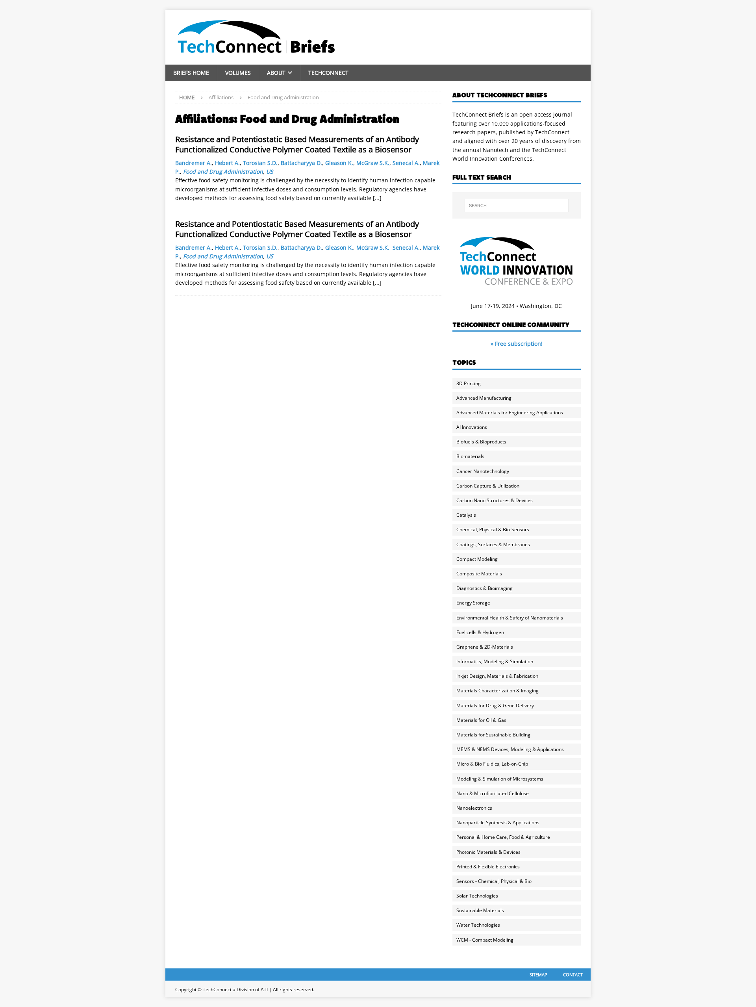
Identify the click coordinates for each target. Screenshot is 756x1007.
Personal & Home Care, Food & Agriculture (503, 837)
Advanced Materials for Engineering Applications (509, 412)
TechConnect (328, 72)
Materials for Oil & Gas (481, 720)
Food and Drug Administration (223, 171)
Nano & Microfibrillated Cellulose (492, 793)
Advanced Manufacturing (483, 398)
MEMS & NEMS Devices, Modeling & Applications (510, 749)
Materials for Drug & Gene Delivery (495, 705)
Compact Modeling (477, 559)
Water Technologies (478, 925)
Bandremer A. (193, 163)
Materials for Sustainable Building (493, 734)
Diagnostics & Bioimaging (484, 588)
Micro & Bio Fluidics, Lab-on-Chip (492, 763)
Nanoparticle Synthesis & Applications (497, 822)
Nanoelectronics (474, 808)
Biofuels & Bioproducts (481, 441)
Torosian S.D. (260, 163)
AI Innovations (471, 427)
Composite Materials (479, 573)
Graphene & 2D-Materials (484, 647)
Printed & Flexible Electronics (488, 866)
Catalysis (466, 515)
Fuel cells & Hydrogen (480, 632)
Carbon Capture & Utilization (487, 485)
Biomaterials (470, 456)
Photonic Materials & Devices (488, 852)
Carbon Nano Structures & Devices (494, 500)
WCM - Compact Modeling (484, 940)
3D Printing (468, 383)
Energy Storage (473, 602)
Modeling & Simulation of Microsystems (499, 778)
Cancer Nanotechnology (482, 471)
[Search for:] (516, 205)
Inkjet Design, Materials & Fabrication (497, 676)
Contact (573, 974)
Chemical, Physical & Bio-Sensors (492, 529)
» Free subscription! (517, 343)
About (276, 72)
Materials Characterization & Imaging (497, 690)
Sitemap (538, 974)
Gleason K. (339, 163)
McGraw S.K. (372, 163)
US (269, 171)
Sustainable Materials (480, 910)
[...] (377, 198)
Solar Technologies (477, 895)
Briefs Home (191, 72)
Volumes (238, 72)
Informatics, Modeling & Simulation (494, 661)
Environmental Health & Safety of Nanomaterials (509, 617)
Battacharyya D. (301, 163)
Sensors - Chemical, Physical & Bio (494, 881)
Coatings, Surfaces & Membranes (493, 544)
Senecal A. (406, 163)
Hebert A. (227, 163)
